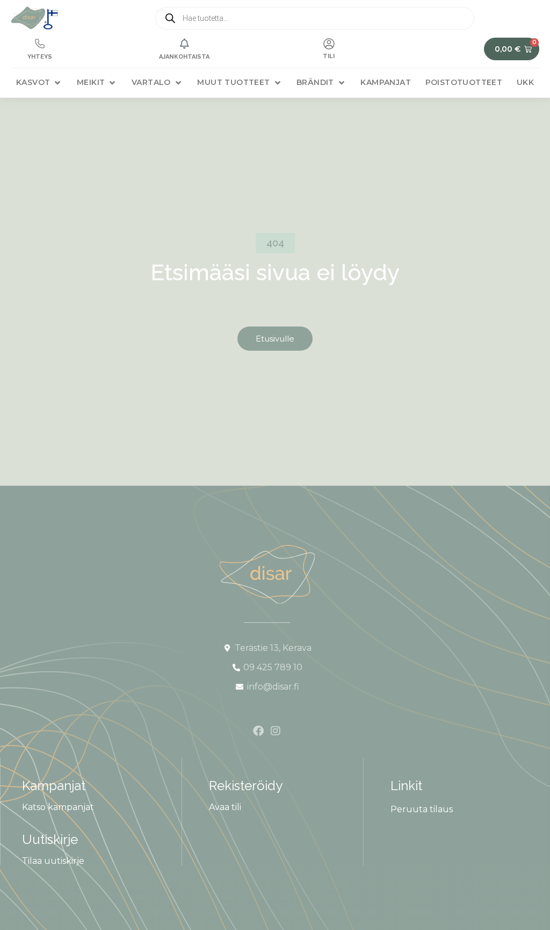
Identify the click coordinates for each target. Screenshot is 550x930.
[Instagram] (275, 731)
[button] (39, 82)
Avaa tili (225, 807)
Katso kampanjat (58, 807)
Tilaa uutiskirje (53, 861)
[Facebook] (258, 731)
